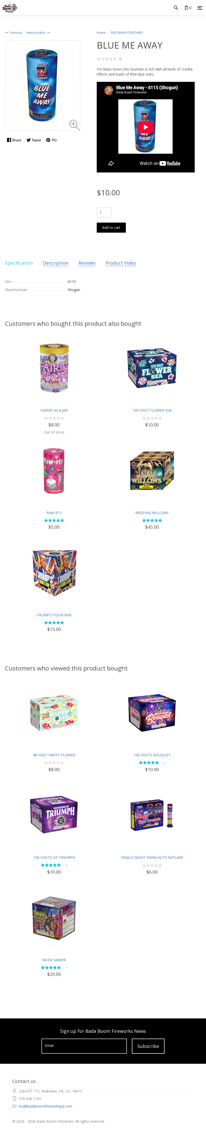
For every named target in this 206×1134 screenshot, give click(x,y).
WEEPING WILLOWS (152, 512)
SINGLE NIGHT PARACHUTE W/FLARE (152, 857)
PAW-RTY (54, 512)
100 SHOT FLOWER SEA (152, 410)
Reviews (86, 263)
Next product (35, 32)
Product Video (121, 263)
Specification (19, 263)
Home (101, 32)
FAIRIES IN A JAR (54, 410)
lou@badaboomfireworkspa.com (45, 1106)
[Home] (8, 8)
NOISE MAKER (54, 960)
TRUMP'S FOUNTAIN (54, 615)
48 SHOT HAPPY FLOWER (54, 755)
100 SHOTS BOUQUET (152, 755)
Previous (16, 32)
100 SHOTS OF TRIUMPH (54, 857)
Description (55, 263)
